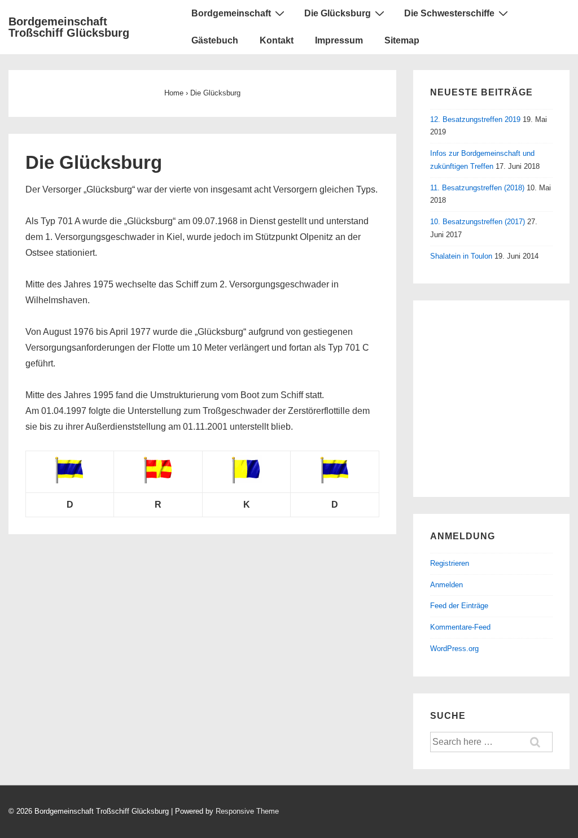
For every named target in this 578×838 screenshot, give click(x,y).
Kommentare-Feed (460, 627)
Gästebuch (214, 40)
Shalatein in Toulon (461, 256)
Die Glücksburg (337, 13)
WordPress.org (454, 648)
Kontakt (277, 40)
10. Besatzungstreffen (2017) (477, 221)
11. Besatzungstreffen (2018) (477, 188)
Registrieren (449, 563)
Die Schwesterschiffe (449, 13)
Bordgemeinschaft (231, 13)
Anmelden (446, 585)
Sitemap (401, 40)
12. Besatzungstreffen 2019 (475, 119)
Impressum (339, 40)
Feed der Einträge (459, 605)
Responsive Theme (247, 811)
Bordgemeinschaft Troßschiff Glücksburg (68, 27)
